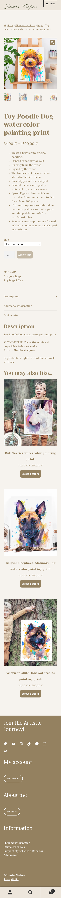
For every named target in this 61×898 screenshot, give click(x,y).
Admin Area (11, 855)
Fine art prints (25, 25)
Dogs (40, 25)
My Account (10, 892)
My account (13, 778)
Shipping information (17, 842)
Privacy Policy (11, 879)
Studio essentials (14, 846)
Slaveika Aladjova (24, 350)
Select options (31, 473)
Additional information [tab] (18, 305)
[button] (52, 42)
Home (10, 25)
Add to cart (24, 254)
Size (6, 239)
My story (12, 811)
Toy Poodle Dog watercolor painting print (30, 334)
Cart (47, 889)
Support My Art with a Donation (24, 850)
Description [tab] (11, 296)
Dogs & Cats (16, 280)
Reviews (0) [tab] (11, 315)
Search (30, 892)
